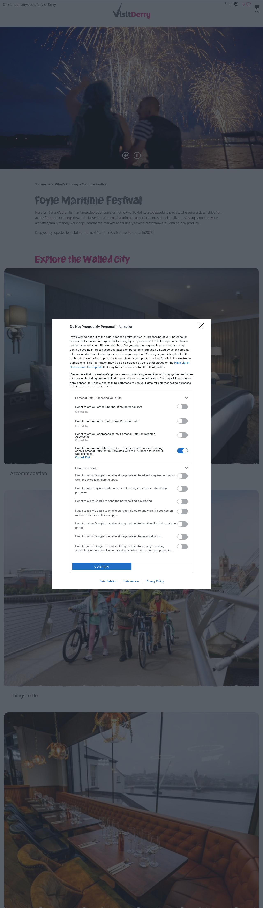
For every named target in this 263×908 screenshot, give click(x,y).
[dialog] (131, 454)
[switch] (182, 406)
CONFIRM (102, 566)
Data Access (131, 581)
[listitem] (131, 398)
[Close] (202, 327)
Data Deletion (108, 581)
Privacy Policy (155, 581)
